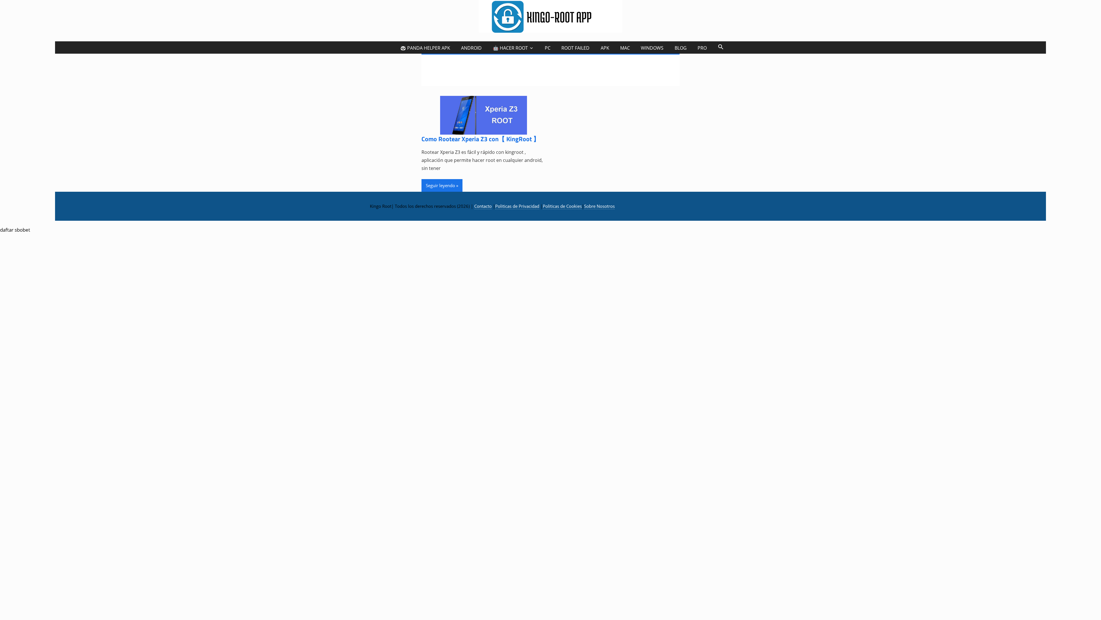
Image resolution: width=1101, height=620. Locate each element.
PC (547, 48)
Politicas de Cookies (562, 206)
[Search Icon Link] (720, 47)
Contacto (483, 206)
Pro (702, 48)
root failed (575, 48)
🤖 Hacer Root (510, 48)
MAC (625, 48)
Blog (681, 48)
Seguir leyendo (440, 185)
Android (471, 48)
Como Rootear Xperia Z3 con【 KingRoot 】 (480, 139)
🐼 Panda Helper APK (425, 48)
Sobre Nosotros (599, 206)
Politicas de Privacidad (517, 206)
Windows (652, 48)
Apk (605, 48)
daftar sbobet (15, 229)
